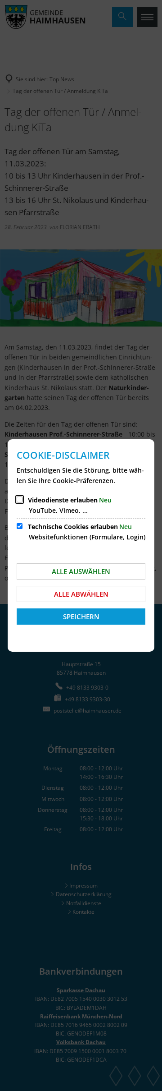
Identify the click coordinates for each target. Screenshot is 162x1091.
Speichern (81, 616)
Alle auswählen (81, 571)
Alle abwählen (81, 593)
